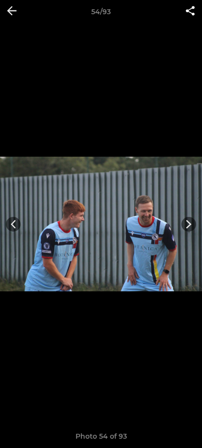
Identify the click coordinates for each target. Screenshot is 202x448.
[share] (190, 12)
